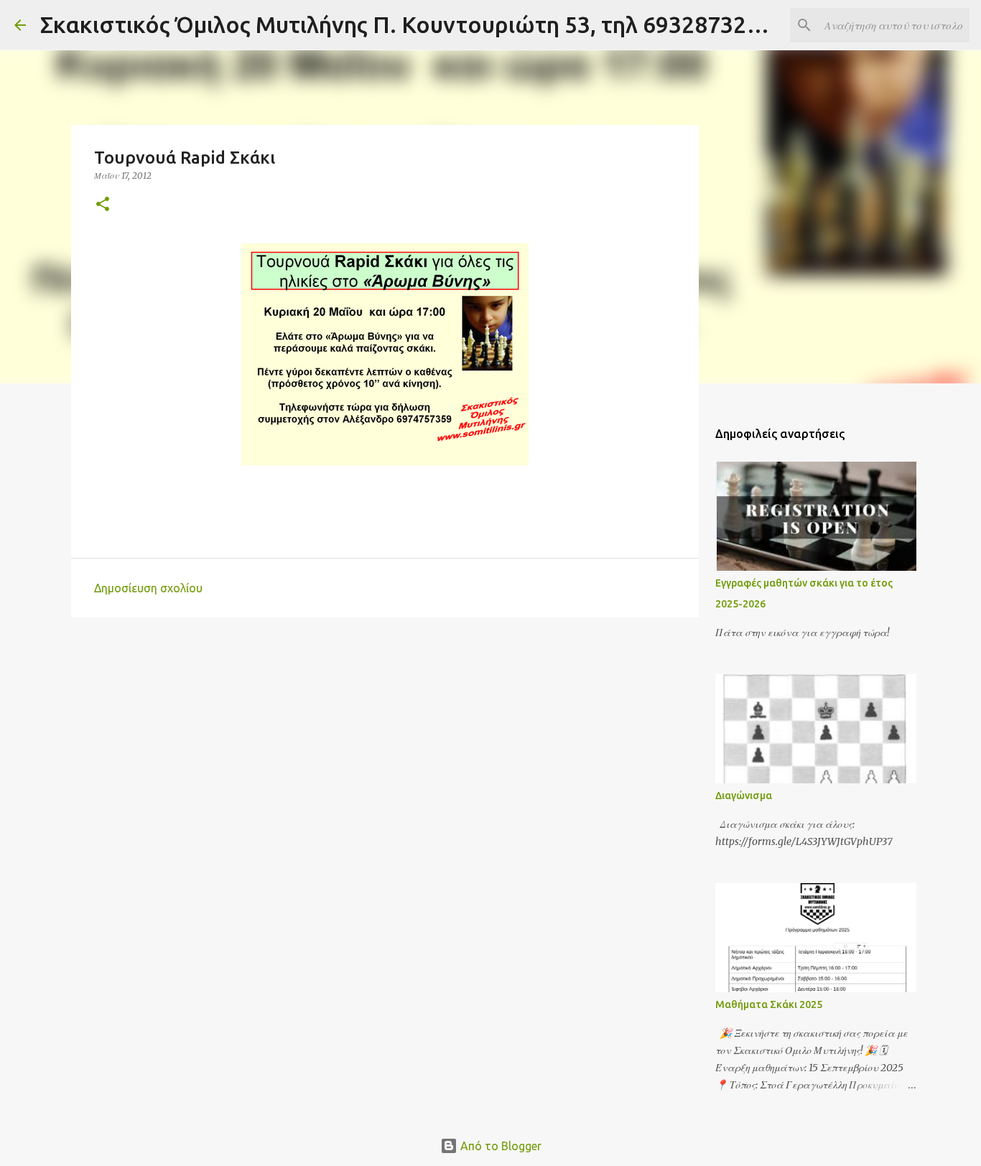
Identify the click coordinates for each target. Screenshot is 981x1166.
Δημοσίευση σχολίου (148, 588)
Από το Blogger (499, 1145)
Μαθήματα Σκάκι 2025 (768, 1004)
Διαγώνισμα (743, 795)
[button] (102, 205)
